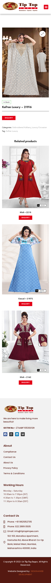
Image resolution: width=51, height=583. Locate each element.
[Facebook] (5, 434)
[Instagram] (11, 434)
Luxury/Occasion (39, 127)
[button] (46, 7)
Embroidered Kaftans (22, 127)
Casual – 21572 (25, 298)
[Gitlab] (23, 434)
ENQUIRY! (9, 118)
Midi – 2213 (25, 212)
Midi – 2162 (25, 377)
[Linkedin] (17, 434)
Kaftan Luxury (12, 131)
